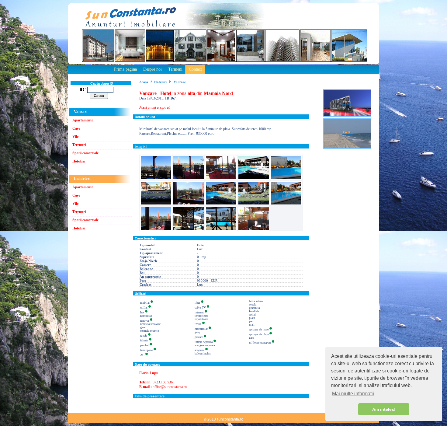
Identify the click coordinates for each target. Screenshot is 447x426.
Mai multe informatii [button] (353, 393)
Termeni (175, 69)
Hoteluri (78, 161)
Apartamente (82, 120)
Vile (75, 136)
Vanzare (179, 82)
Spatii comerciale (85, 153)
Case (76, 128)
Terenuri (79, 145)
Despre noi (152, 69)
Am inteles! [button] (384, 409)
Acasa (143, 82)
